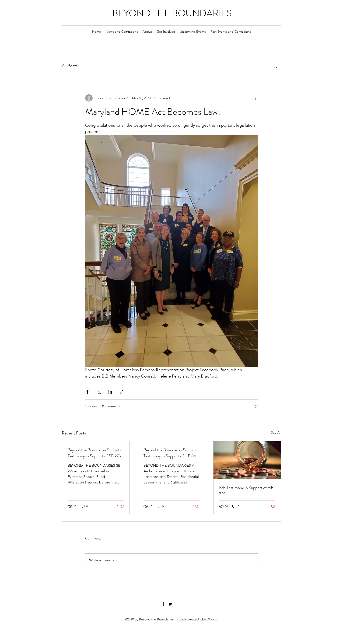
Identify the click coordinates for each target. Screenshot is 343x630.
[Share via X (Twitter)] (99, 392)
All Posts (70, 65)
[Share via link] (121, 392)
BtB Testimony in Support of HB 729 (246, 491)
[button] (275, 66)
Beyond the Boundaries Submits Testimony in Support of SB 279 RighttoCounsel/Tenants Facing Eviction (94, 453)
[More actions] (255, 98)
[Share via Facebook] (87, 392)
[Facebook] (163, 604)
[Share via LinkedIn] (110, 392)
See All (276, 432)
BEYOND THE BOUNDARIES (172, 13)
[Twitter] (170, 604)
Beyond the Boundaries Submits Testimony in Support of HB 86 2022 (170, 453)
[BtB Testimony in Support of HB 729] (247, 460)
